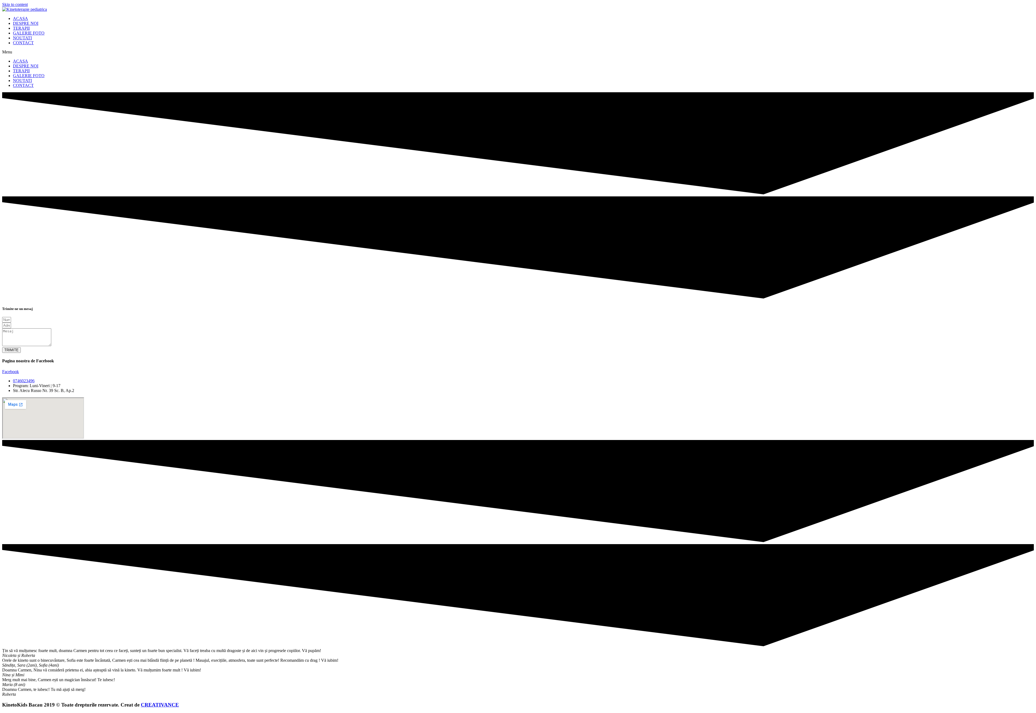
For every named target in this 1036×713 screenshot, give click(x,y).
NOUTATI (22, 38)
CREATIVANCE (160, 705)
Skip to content (15, 4)
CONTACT (23, 42)
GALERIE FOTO (29, 33)
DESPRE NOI (25, 23)
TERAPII (21, 28)
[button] (518, 52)
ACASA (20, 18)
